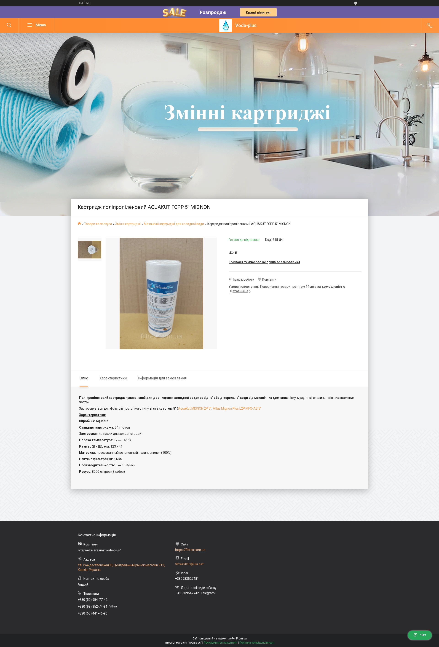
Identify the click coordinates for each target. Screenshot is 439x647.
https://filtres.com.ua (190, 550)
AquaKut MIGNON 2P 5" (194, 408)
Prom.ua (241, 638)
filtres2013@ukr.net (189, 564)
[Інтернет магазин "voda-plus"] (225, 25)
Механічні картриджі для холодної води (174, 224)
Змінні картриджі (128, 224)
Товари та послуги (98, 224)
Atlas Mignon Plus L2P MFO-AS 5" (237, 408)
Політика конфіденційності (256, 642)
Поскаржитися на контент (220, 642)
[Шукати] (9, 25)
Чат (423, 635)
